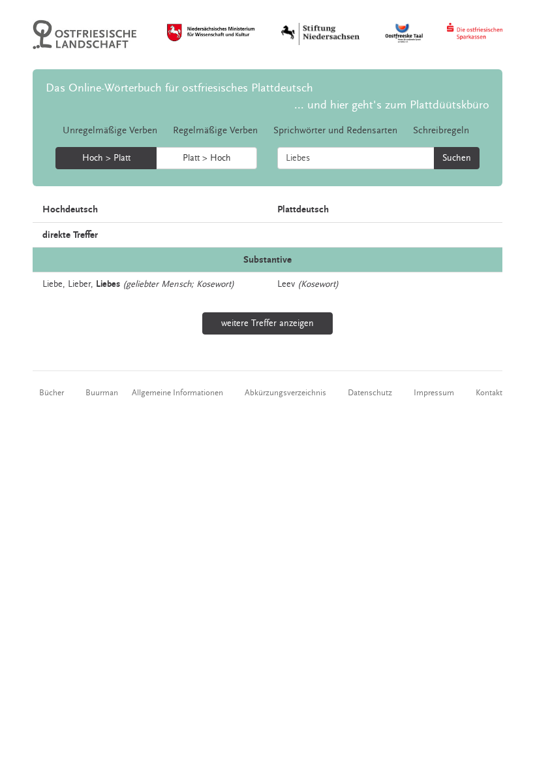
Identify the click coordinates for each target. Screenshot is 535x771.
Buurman (101, 392)
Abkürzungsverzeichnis (285, 392)
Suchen (456, 158)
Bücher (51, 392)
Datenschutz (370, 392)
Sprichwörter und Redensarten (335, 130)
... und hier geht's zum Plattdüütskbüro (391, 105)
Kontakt (489, 392)
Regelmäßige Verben (215, 130)
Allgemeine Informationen (177, 392)
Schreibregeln (441, 130)
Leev (286, 284)
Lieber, (80, 284)
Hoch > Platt (106, 158)
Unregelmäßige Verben (110, 130)
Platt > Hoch (207, 158)
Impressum (434, 392)
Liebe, (53, 284)
